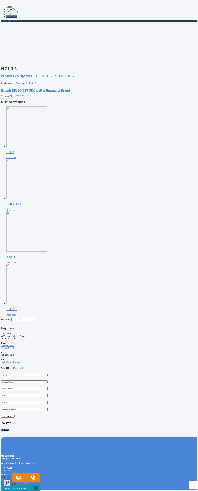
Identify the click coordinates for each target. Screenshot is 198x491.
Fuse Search (11, 16)
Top (10, 467)
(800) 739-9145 (7, 348)
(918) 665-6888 (7, 345)
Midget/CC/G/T (15, 21)
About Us (10, 9)
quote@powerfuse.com (11, 362)
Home (9, 7)
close (36, 488)
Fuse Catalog (12, 12)
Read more (11, 157)
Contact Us (11, 14)
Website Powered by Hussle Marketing (17, 463)
